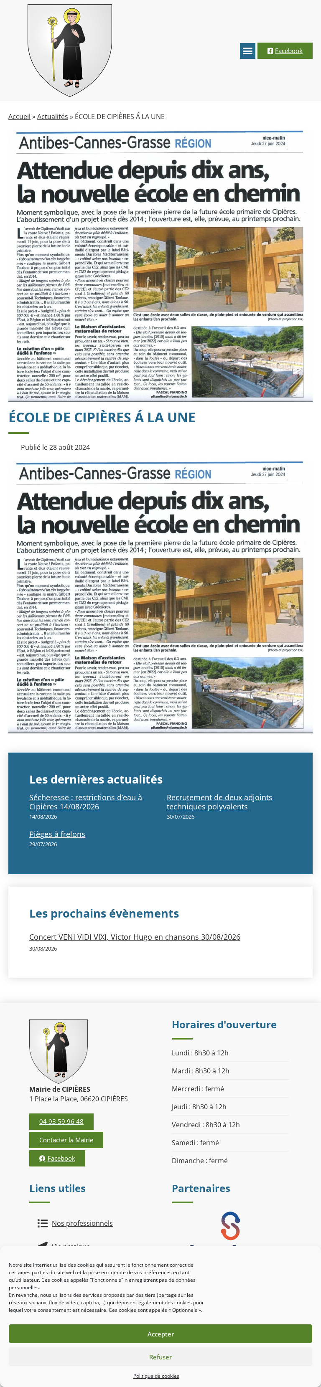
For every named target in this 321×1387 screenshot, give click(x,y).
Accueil (19, 116)
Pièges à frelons (57, 834)
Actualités (52, 116)
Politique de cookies (156, 1375)
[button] (248, 51)
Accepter (161, 1334)
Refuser (160, 1357)
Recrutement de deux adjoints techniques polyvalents (220, 801)
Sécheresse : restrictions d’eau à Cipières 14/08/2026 (85, 801)
